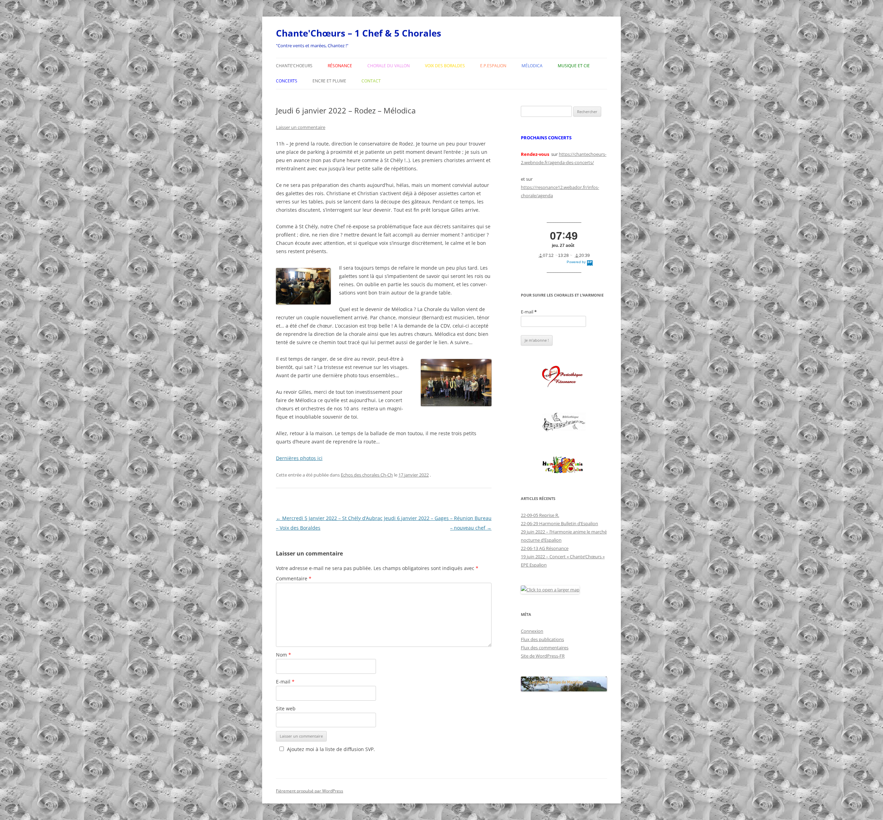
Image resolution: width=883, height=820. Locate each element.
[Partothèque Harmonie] (564, 465)
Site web (286, 708)
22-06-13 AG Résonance (544, 548)
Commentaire (293, 578)
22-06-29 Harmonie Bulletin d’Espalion (559, 523)
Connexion (532, 631)
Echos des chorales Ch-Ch (367, 475)
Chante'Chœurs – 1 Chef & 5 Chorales (358, 33)
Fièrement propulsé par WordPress (309, 791)
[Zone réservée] (564, 422)
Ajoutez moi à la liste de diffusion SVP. (331, 749)
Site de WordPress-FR (543, 656)
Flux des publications (542, 639)
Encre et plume (329, 81)
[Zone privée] (564, 377)
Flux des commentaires (544, 647)
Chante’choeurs (294, 66)
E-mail (285, 681)
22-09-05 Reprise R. (540, 515)
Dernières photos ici (299, 458)
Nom (283, 654)
